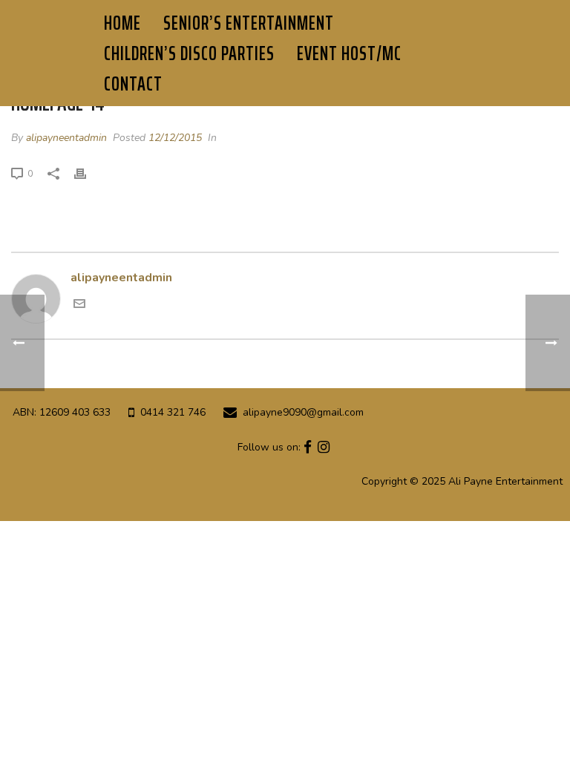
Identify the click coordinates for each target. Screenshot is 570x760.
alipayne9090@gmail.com (303, 412)
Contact (133, 83)
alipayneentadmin (66, 138)
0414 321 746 (173, 412)
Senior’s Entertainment (248, 22)
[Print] (87, 173)
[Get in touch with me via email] (79, 306)
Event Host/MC (349, 53)
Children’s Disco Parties (189, 53)
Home (122, 22)
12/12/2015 (175, 138)
